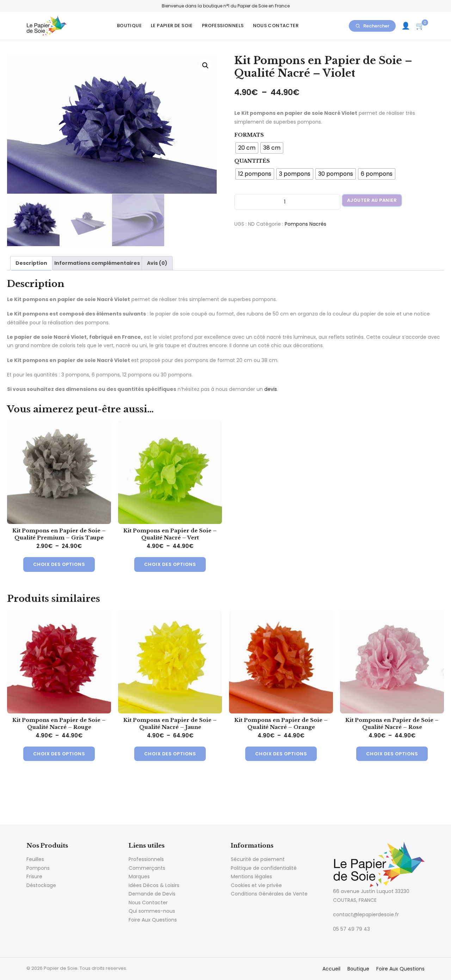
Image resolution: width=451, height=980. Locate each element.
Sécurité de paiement (258, 859)
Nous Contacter (276, 25)
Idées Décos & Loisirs (154, 885)
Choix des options (59, 564)
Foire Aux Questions (153, 919)
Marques (139, 876)
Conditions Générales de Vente (269, 893)
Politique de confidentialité (264, 868)
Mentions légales (251, 876)
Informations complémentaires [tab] (97, 263)
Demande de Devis (152, 893)
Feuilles (35, 859)
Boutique (129, 25)
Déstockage (41, 885)
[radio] (247, 148)
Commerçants (147, 868)
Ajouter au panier (372, 200)
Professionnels (223, 25)
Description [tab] (31, 263)
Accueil (331, 968)
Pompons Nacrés (305, 223)
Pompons (38, 868)
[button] (205, 65)
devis (270, 389)
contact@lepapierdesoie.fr (366, 914)
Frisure (34, 876)
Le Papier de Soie (172, 25)
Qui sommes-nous (152, 911)
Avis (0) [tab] (157, 263)
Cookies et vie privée (256, 885)
